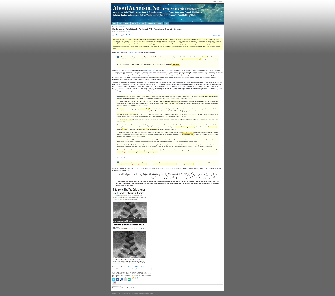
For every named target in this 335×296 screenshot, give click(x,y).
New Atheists (141, 23)
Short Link (143, 267)
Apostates (160, 23)
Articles (166, 23)
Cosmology (126, 23)
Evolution (134, 23)
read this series (150, 70)
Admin (118, 31)
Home (114, 23)
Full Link (137, 267)
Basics (120, 23)
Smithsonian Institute (133, 52)
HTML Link (131, 267)
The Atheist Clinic (151, 23)
